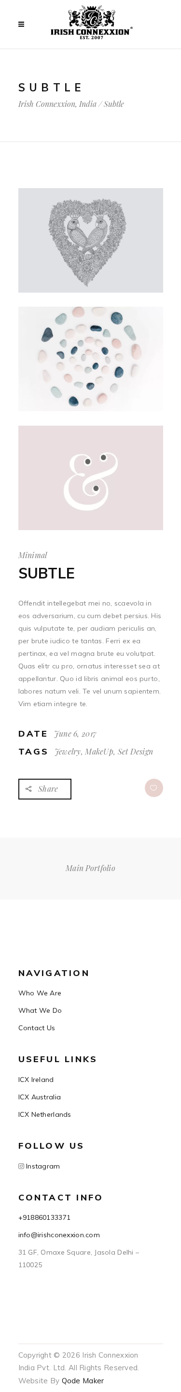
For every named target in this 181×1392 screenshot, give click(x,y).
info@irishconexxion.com (59, 1234)
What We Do (40, 1010)
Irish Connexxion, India (57, 104)
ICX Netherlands (44, 1114)
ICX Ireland (36, 1079)
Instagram (42, 1166)
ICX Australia (39, 1097)
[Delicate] (90, 240)
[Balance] (90, 359)
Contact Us (37, 1027)
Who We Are (40, 993)
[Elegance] (90, 478)
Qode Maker (83, 1380)
